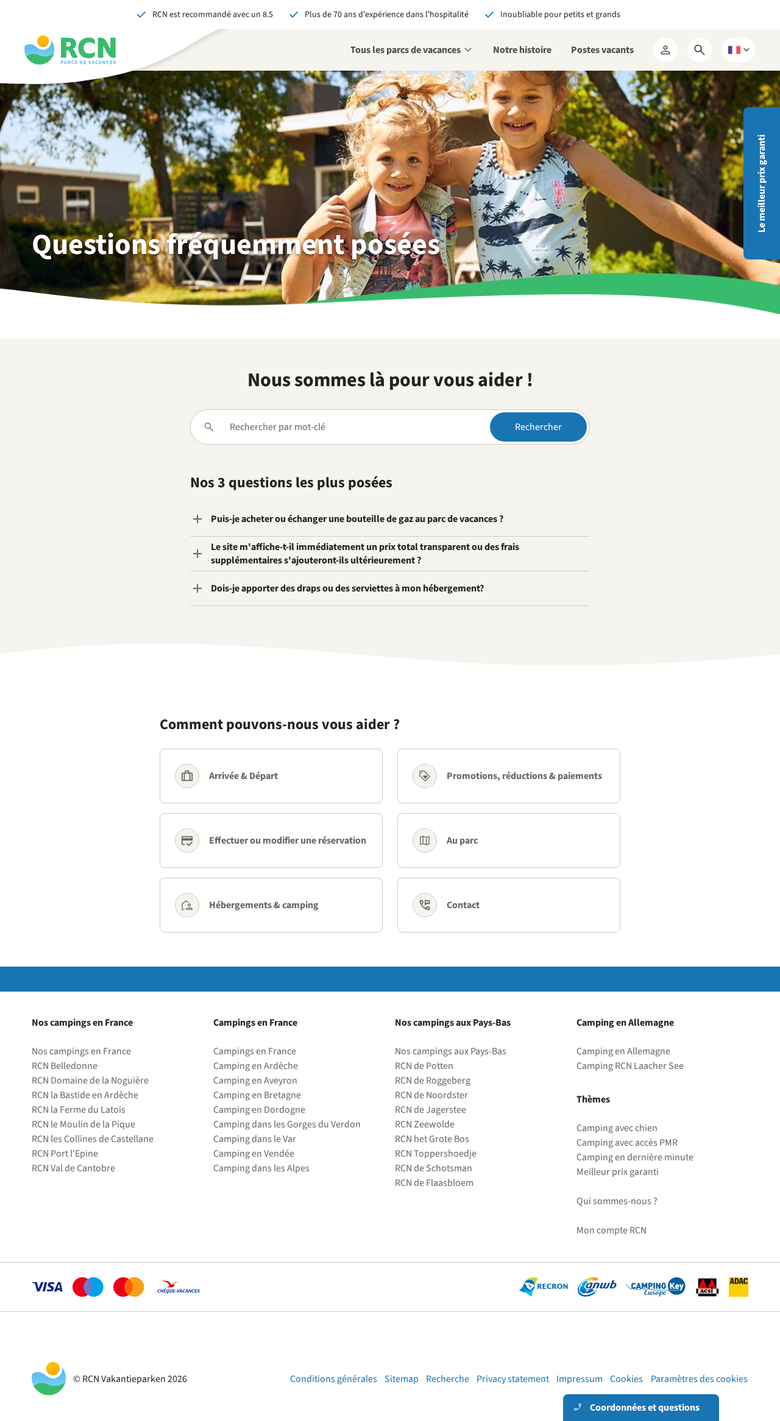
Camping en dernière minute (634, 1157)
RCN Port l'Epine (65, 1153)
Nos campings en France (81, 1051)
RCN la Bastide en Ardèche (85, 1095)
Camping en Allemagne (623, 1051)
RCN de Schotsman (433, 1168)
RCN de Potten (424, 1066)
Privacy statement (513, 1379)
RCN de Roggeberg (432, 1080)
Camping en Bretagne (257, 1095)
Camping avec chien (617, 1128)
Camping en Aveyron (255, 1080)
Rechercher (538, 427)
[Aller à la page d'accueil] (70, 50)
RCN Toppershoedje (436, 1153)
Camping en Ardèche (255, 1066)
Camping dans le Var (254, 1139)
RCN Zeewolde (425, 1124)
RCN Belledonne (65, 1066)
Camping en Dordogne (259, 1109)
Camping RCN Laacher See (630, 1066)
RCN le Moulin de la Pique (83, 1124)
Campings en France (254, 1051)
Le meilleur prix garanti (761, 184)
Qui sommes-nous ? (617, 1201)
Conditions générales (333, 1379)
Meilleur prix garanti (617, 1172)
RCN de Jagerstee (430, 1109)
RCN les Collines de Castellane (93, 1139)
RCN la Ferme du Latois (79, 1109)
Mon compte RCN (611, 1230)
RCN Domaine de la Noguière (90, 1080)
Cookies (626, 1379)
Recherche (447, 1379)
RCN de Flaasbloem (434, 1183)
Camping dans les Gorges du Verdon (287, 1124)
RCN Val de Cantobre (73, 1168)
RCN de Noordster (431, 1095)
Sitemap (402, 1379)
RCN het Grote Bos (432, 1139)
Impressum (579, 1379)
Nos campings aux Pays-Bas (450, 1051)
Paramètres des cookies (699, 1379)
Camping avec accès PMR (627, 1142)
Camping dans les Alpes (261, 1168)
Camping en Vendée (253, 1153)
